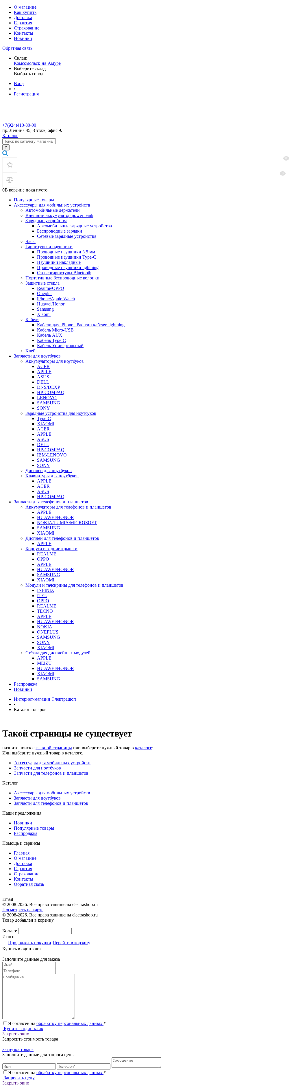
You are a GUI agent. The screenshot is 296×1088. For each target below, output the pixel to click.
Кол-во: (10, 930)
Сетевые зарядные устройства (66, 236)
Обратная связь (17, 48)
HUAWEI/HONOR (55, 517)
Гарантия (23, 22)
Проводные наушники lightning (68, 267)
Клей (30, 350)
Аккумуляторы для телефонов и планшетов (68, 507)
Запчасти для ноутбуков (37, 356)
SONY (43, 408)
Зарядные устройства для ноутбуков (60, 413)
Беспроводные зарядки (59, 231)
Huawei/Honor (50, 303)
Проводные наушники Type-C (66, 257)
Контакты (23, 33)
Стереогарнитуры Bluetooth (64, 272)
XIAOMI (45, 423)
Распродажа (25, 684)
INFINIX (45, 590)
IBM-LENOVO (52, 454)
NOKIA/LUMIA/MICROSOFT (67, 522)
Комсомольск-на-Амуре (37, 63)
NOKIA (44, 626)
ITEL (42, 595)
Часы (30, 241)
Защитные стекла (42, 283)
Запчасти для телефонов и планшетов (51, 501)
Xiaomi (44, 314)
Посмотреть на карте (22, 909)
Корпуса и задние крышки (51, 548)
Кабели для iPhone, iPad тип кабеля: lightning (81, 324)
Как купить (25, 12)
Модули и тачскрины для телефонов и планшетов (74, 585)
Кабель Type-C (51, 340)
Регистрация (26, 93)
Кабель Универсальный (60, 345)
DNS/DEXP (48, 387)
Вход (19, 83)
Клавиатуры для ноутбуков (52, 475)
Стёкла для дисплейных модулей (57, 652)
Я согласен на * (57, 1023)
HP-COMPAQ (50, 392)
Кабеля (32, 319)
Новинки (23, 38)
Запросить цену (19, 1077)
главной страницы (54, 747)
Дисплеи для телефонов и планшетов (62, 538)
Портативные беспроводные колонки (62, 277)
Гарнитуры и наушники (49, 246)
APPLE (44, 371)
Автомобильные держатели (52, 210)
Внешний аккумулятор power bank (59, 215)
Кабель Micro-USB (55, 329)
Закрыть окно (15, 1033)
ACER (43, 366)
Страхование (26, 27)
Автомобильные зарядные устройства (74, 225)
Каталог (10, 135)
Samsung (45, 309)
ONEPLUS (47, 631)
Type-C (44, 418)
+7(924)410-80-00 (19, 125)
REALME (46, 553)
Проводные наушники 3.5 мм (66, 251)
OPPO (43, 559)
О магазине (25, 7)
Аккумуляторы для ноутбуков (54, 361)
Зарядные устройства (46, 220)
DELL (43, 382)
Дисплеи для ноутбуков (48, 470)
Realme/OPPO (50, 288)
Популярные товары (34, 199)
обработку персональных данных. (69, 1023)
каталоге (143, 747)
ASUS (43, 376)
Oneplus (44, 293)
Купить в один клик (23, 1028)
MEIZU (44, 663)
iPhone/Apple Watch (56, 298)
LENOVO (47, 397)
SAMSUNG (48, 402)
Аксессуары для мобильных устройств (52, 204)
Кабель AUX (49, 335)
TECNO (45, 611)
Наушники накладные (59, 262)
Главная (21, 852)
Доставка (23, 17)
